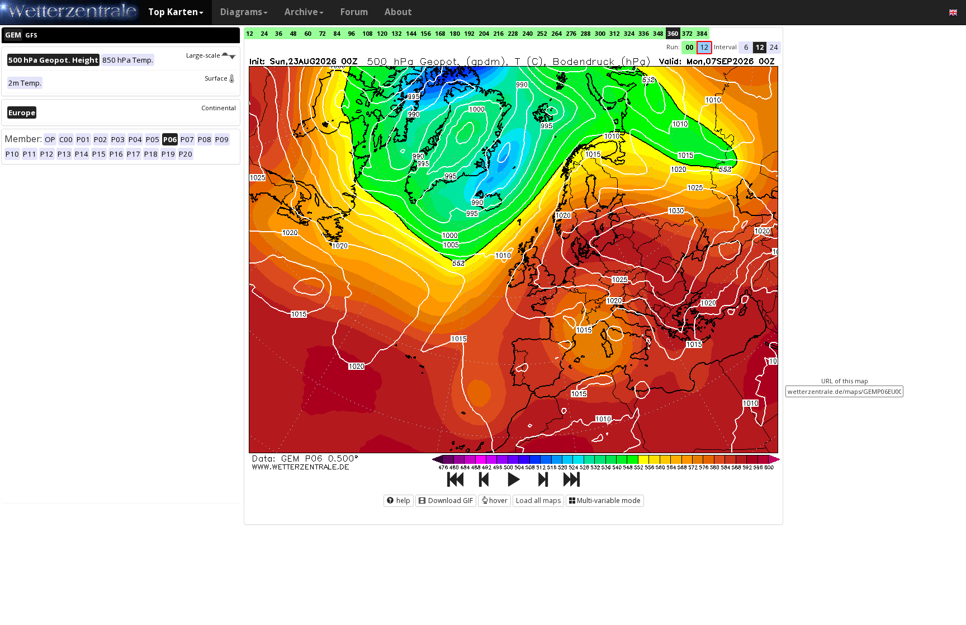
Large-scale (203, 55)
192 (469, 33)
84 (336, 33)
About (398, 12)
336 (643, 33)
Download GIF (450, 500)
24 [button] (774, 47)
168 (440, 33)
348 (658, 33)
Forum (354, 12)
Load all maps (538, 500)
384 (702, 33)
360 (672, 33)
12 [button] (704, 47)
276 (571, 33)
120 (382, 33)
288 (585, 33)
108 (367, 33)
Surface (216, 78)
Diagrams (241, 12)
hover (498, 500)
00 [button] (689, 47)
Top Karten (173, 12)
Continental (218, 108)
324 (629, 33)
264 (556, 33)
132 (396, 33)
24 (264, 33)
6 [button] (746, 47)
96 (351, 33)
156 (425, 33)
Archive (301, 12)
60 (307, 33)
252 (542, 33)
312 (614, 33)
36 (278, 33)
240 (527, 33)
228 (513, 33)
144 (411, 33)
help (402, 500)
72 (322, 33)
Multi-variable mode (609, 500)
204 (484, 33)
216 (498, 33)
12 (249, 33)
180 (454, 33)
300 (600, 33)
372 (687, 33)
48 (293, 33)
